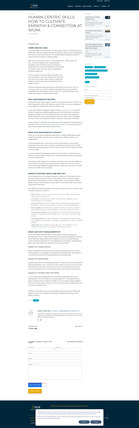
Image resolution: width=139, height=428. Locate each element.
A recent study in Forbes (68, 110)
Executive (35, 300)
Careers (103, 6)
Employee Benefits (91, 73)
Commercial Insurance (92, 77)
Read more (107, 26)
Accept (84, 422)
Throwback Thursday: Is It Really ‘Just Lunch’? (40, 342)
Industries (78, 6)
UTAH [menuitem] (86, 406)
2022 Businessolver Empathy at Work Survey (52, 124)
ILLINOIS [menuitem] (59, 406)
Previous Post (33, 326)
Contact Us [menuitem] (107, 1)
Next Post (79, 326)
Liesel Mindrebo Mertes (65, 311)
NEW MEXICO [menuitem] (80, 406)
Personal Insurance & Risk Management (96, 70)
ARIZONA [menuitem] (53, 406)
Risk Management (99, 67)
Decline (96, 422)
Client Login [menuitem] (100, 1)
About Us (96, 6)
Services (70, 6)
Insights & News (86, 6)
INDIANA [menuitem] (65, 406)
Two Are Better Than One (75, 341)
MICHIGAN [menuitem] (72, 406)
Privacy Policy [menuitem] (33, 417)
